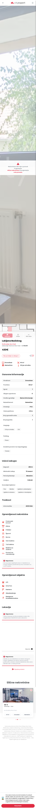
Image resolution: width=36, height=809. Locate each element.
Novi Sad (13, 344)
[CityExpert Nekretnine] (18, 3)
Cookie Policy (29, 798)
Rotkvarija (5, 344)
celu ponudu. (18, 172)
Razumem (18, 806)
